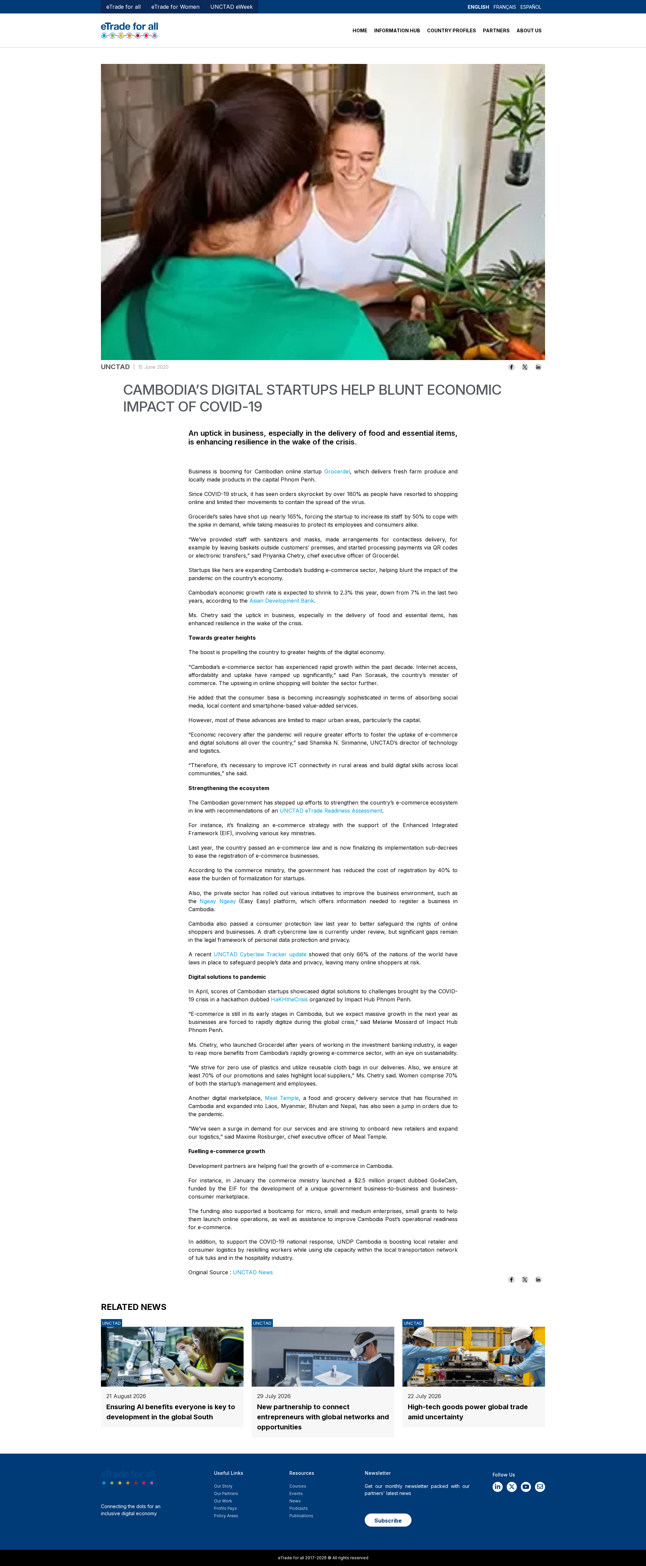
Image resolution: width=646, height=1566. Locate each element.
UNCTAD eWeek (231, 6)
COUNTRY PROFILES (451, 30)
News (295, 1500)
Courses (297, 1486)
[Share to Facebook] (511, 367)
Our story (223, 1486)
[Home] (129, 30)
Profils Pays (225, 1508)
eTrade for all (123, 6)
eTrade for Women (175, 6)
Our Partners (226, 1493)
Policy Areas (226, 1515)
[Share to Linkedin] (538, 367)
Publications (301, 1515)
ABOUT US (529, 30)
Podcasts (298, 1508)
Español (531, 7)
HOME (360, 30)
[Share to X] (525, 367)
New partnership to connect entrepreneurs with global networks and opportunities (323, 1417)
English (478, 7)
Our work (223, 1500)
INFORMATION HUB (397, 30)
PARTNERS (496, 30)
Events (296, 1493)
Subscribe (388, 1520)
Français (505, 7)
